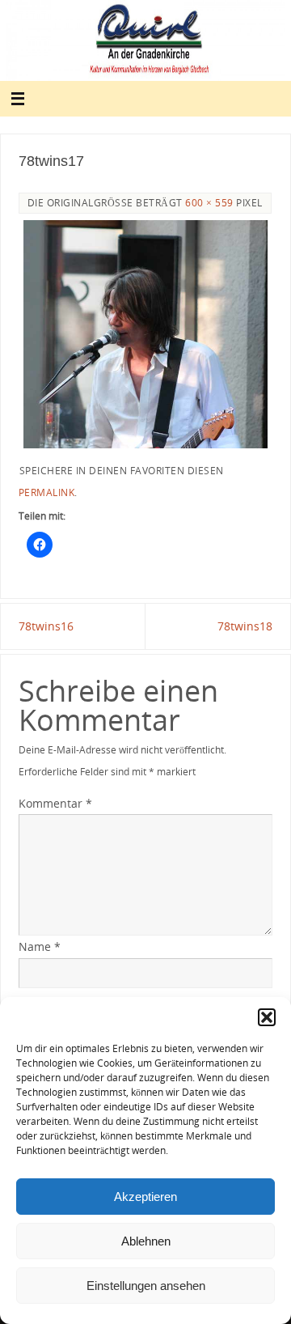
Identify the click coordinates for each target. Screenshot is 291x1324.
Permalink (47, 492)
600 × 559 (209, 203)
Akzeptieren (145, 1196)
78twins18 (244, 626)
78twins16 (46, 626)
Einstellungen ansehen (145, 1285)
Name (40, 946)
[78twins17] (146, 334)
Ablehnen (146, 1241)
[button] (267, 1017)
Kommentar (55, 803)
